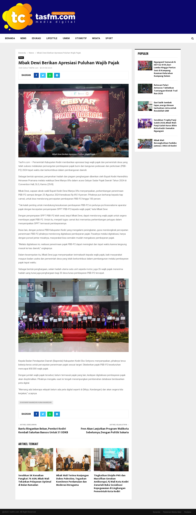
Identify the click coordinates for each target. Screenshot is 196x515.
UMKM (66, 38)
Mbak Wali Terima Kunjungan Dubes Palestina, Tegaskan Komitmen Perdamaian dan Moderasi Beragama (72, 480)
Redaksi (187, 512)
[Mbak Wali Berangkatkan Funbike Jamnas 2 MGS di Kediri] (145, 144)
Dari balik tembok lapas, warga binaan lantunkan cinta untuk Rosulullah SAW (165, 107)
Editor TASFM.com (30, 68)
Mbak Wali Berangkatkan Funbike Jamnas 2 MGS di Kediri (165, 143)
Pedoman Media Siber (172, 512)
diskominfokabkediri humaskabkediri (36, 402)
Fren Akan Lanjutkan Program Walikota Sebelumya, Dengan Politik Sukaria (105, 431)
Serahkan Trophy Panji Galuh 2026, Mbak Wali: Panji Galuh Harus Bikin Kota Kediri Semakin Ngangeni (165, 125)
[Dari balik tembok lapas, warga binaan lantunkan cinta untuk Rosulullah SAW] (145, 106)
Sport (109, 38)
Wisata (96, 38)
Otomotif (81, 38)
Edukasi (36, 38)
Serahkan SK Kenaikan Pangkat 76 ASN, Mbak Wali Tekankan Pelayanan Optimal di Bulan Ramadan (34, 480)
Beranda (10, 38)
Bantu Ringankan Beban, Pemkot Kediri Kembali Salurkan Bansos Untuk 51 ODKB (43, 431)
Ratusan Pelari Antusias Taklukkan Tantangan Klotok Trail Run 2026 (165, 89)
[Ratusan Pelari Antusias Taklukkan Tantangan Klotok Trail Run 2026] (145, 88)
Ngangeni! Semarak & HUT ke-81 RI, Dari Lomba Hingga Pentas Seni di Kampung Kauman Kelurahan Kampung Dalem (165, 69)
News (23, 38)
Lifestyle (51, 38)
